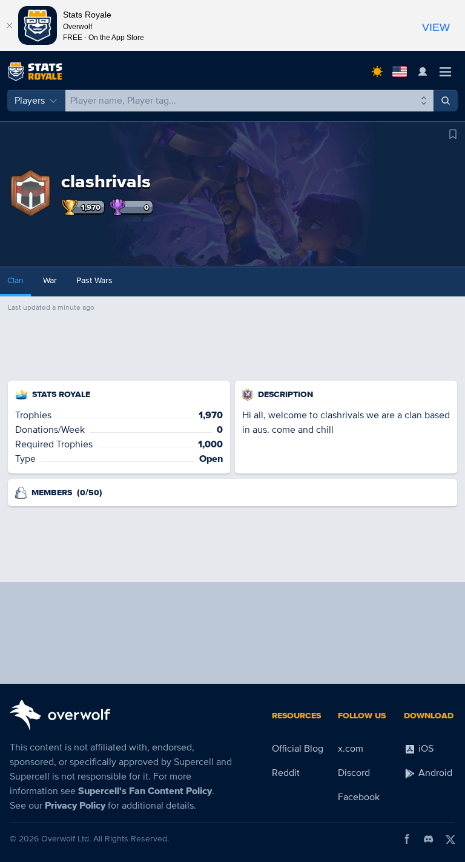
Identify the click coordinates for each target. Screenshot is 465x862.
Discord (354, 773)
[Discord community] (429, 839)
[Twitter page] (450, 839)
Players (30, 101)
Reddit (286, 773)
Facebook (359, 797)
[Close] (9, 25)
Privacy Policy (75, 806)
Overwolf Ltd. (66, 839)
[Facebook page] (407, 839)
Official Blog (297, 749)
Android (434, 773)
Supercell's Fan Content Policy (145, 791)
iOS (425, 749)
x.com (350, 749)
